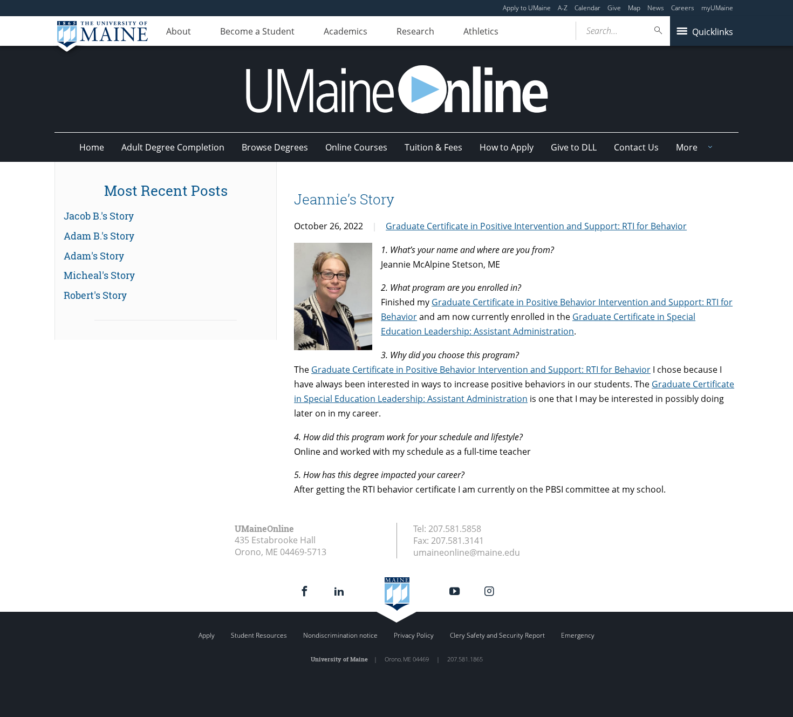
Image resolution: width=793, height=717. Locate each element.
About (178, 31)
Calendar (587, 7)
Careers (682, 7)
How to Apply (507, 147)
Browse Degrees (275, 147)
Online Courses (356, 147)
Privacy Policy (414, 635)
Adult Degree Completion (172, 147)
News (655, 7)
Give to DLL (574, 147)
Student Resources (259, 635)
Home (91, 147)
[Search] (659, 30)
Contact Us (636, 147)
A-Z (563, 7)
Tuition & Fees (433, 147)
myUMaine (717, 7)
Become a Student (257, 31)
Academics (345, 31)
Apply (207, 635)
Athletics (480, 31)
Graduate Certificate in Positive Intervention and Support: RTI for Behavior (536, 226)
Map (634, 7)
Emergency (577, 635)
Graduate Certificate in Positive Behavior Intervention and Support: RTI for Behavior (481, 369)
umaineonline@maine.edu (466, 552)
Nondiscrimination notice (340, 635)
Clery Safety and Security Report (497, 635)
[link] (166, 216)
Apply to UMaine (527, 7)
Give (614, 7)
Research (415, 31)
